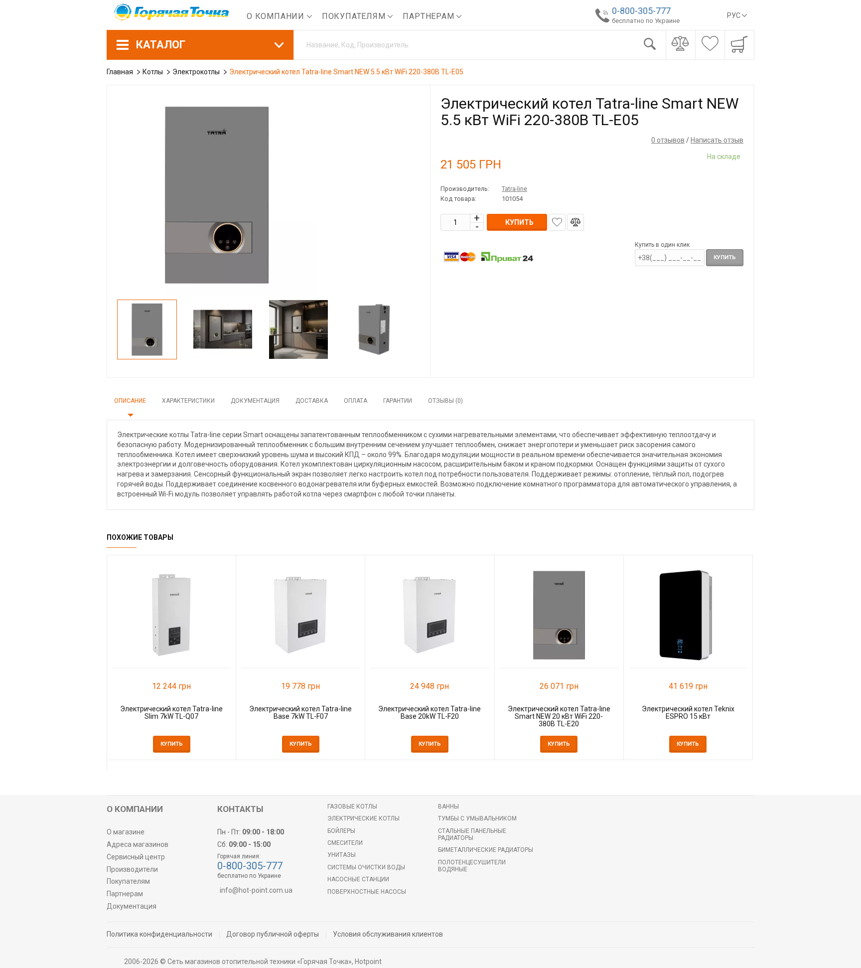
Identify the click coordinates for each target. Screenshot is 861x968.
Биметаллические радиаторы (485, 849)
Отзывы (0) (445, 400)
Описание (130, 400)
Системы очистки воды (366, 867)
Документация (255, 400)
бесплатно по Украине (646, 20)
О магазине (125, 832)
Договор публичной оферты (272, 934)
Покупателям (355, 16)
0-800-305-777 (641, 10)
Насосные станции (358, 879)
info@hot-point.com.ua (256, 890)
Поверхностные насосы (366, 891)
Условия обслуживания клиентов (388, 934)
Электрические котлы (363, 818)
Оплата (355, 400)
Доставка (311, 400)
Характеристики (188, 400)
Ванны (448, 806)
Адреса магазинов (137, 844)
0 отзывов (668, 140)
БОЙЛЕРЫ (341, 830)
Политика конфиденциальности (159, 934)
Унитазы (341, 854)
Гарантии (397, 400)
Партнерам (429, 16)
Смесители (345, 842)
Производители (132, 869)
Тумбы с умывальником (477, 818)
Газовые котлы (352, 806)
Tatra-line (514, 188)
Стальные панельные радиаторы (472, 834)
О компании (277, 16)
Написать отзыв (717, 140)
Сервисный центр (136, 857)
